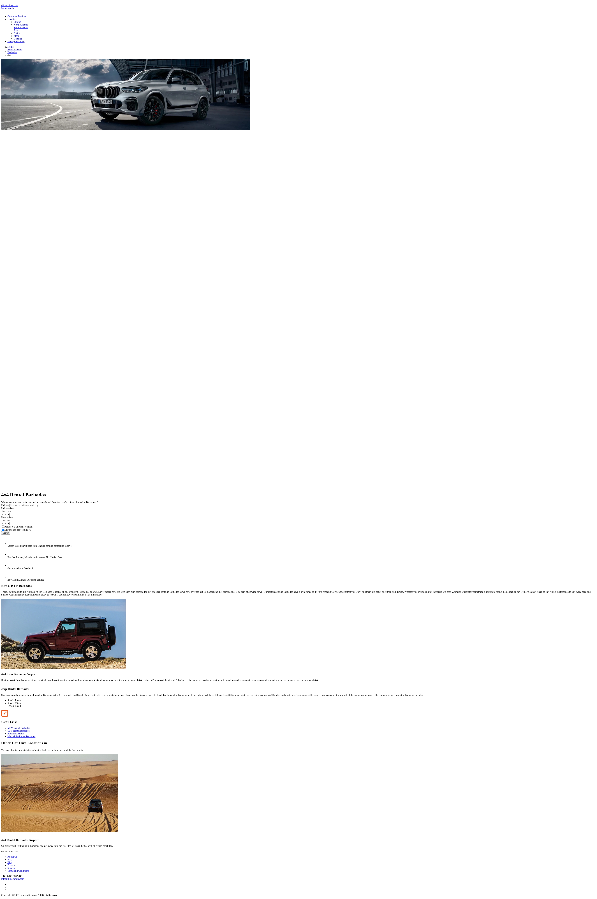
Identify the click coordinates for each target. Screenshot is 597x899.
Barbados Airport (15, 733)
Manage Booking (16, 41)
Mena (16, 36)
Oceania (18, 38)
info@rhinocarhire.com (12, 879)
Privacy (11, 865)
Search (5, 533)
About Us (12, 856)
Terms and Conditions (18, 870)
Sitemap (11, 868)
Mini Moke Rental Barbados (21, 736)
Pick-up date (7, 508)
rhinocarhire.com (9, 5)
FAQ (9, 859)
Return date (7, 517)
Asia (16, 30)
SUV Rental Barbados (18, 730)
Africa (17, 33)
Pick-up (5, 505)
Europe (17, 22)
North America (21, 24)
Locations (12, 19)
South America (21, 27)
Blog (9, 862)
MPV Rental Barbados (18, 728)
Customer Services (16, 16)
